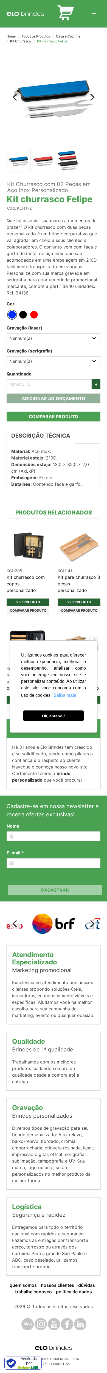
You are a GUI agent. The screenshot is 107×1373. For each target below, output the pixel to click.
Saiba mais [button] (65, 695)
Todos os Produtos (36, 36)
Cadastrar (55, 890)
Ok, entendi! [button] (53, 716)
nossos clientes (57, 1285)
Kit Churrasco (20, 41)
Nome (13, 826)
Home (11, 36)
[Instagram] (41, 1324)
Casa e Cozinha (68, 36)
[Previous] (15, 97)
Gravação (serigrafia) (29, 351)
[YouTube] (54, 1324)
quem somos (23, 1285)
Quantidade (19, 374)
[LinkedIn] (80, 1324)
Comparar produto (53, 416)
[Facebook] (67, 1324)
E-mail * (15, 852)
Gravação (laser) (25, 328)
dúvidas (86, 1285)
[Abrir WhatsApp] (93, 1359)
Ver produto (28, 602)
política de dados (74, 1291)
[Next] (92, 97)
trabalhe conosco (33, 1291)
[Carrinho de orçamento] (65, 14)
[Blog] (27, 1324)
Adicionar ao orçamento (53, 398)
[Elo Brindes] (25, 14)
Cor (11, 304)
